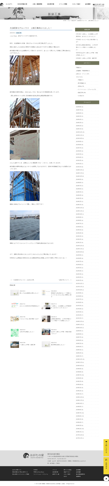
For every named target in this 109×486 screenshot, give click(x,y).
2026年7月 (78, 110)
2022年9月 (78, 255)
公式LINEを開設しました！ (27, 331)
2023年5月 (78, 230)
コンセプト (9, 4)
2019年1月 (78, 394)
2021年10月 (79, 289)
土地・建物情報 (37, 4)
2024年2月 (78, 201)
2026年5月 (78, 116)
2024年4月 (78, 195)
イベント (55, 469)
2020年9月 (78, 330)
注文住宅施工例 (22, 4)
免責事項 (78, 476)
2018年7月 (78, 413)
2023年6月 (78, 226)
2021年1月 (78, 318)
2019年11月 (79, 362)
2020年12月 (79, 321)
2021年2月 (78, 315)
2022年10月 (79, 252)
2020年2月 (78, 353)
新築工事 (80, 92)
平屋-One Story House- (39, 472)
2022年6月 (78, 264)
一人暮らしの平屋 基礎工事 (27, 344)
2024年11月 (79, 173)
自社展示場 (50, 4)
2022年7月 (78, 261)
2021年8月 (78, 296)
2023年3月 (78, 236)
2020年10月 (79, 327)
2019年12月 (79, 359)
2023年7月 (78, 223)
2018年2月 (78, 428)
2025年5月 (78, 154)
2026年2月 (78, 125)
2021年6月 (78, 302)
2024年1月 (78, 204)
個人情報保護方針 (80, 474)
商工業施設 (81, 83)
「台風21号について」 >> (65, 280)
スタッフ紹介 (76, 4)
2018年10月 (79, 403)
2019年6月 (78, 378)
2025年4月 (78, 157)
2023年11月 (79, 211)
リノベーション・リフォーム (86, 89)
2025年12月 (79, 132)
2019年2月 (78, 390)
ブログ (78, 77)
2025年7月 (78, 148)
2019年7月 (78, 375)
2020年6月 (78, 340)
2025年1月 (78, 166)
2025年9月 (78, 141)
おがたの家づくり (16, 469)
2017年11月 (79, 438)
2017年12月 (79, 435)
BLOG (65, 476)
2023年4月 (78, 233)
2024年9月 (78, 179)
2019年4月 (78, 384)
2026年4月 (78, 119)
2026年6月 (78, 113)
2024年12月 (79, 170)
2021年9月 (78, 293)
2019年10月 (79, 365)
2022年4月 (78, 270)
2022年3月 (78, 274)
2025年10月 (79, 138)
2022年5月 (78, 267)
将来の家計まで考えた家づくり (20, 472)
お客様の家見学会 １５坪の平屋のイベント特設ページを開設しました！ (87, 47)
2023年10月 (79, 214)
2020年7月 (78, 337)
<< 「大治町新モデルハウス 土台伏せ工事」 (23, 280)
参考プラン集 (56, 474)
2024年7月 (78, 185)
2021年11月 (79, 286)
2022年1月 (78, 280)
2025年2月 (78, 163)
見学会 (80, 86)
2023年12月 (79, 207)
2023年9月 (78, 217)
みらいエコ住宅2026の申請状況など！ (30, 306)
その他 (80, 95)
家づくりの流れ (68, 469)
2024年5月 (78, 192)
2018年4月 (78, 422)
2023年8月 (78, 220)
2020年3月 (78, 349)
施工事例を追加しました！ (58, 344)
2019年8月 (78, 372)
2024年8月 (78, 182)
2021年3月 (78, 312)
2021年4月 (78, 308)
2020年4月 (78, 346)
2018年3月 (78, 425)
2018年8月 (78, 409)
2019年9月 (78, 368)
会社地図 (78, 472)
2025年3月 (78, 160)
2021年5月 (78, 305)
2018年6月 (78, 416)
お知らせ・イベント (81, 73)
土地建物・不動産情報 (82, 70)
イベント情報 (63, 4)
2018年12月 (79, 397)
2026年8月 (78, 106)
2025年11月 (79, 135)
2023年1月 (78, 242)
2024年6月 (78, 188)
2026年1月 (78, 129)
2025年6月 (78, 151)
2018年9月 (78, 406)
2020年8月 (78, 334)
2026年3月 (78, 122)
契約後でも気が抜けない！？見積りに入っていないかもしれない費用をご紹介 (61, 294)
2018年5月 (78, 419)
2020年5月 (78, 343)
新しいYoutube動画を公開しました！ (29, 293)
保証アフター (67, 472)
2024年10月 (79, 176)
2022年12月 (79, 245)
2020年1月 (78, 356)
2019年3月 (78, 387)
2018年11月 (79, 400)
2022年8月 (78, 258)
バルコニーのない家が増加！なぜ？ (29, 319)
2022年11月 (79, 248)
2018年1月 (78, 431)
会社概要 (88, 4)
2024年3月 (78, 198)
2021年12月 (79, 283)
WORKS (35, 469)
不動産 (78, 67)
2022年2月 (78, 277)
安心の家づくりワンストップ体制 (20, 474)
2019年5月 (78, 381)
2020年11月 (79, 324)
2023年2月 (78, 239)
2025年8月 (78, 144)
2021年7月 (78, 299)
